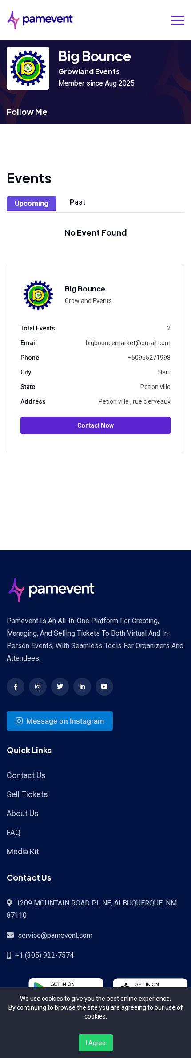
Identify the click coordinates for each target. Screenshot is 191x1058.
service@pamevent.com (55, 935)
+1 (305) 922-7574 (44, 955)
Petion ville (155, 386)
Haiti (164, 372)
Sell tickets (27, 794)
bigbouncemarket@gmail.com (128, 342)
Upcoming (31, 203)
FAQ (13, 832)
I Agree (96, 1042)
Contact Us (26, 775)
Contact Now (95, 425)
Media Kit (23, 851)
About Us (23, 813)
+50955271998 (149, 357)
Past (77, 202)
